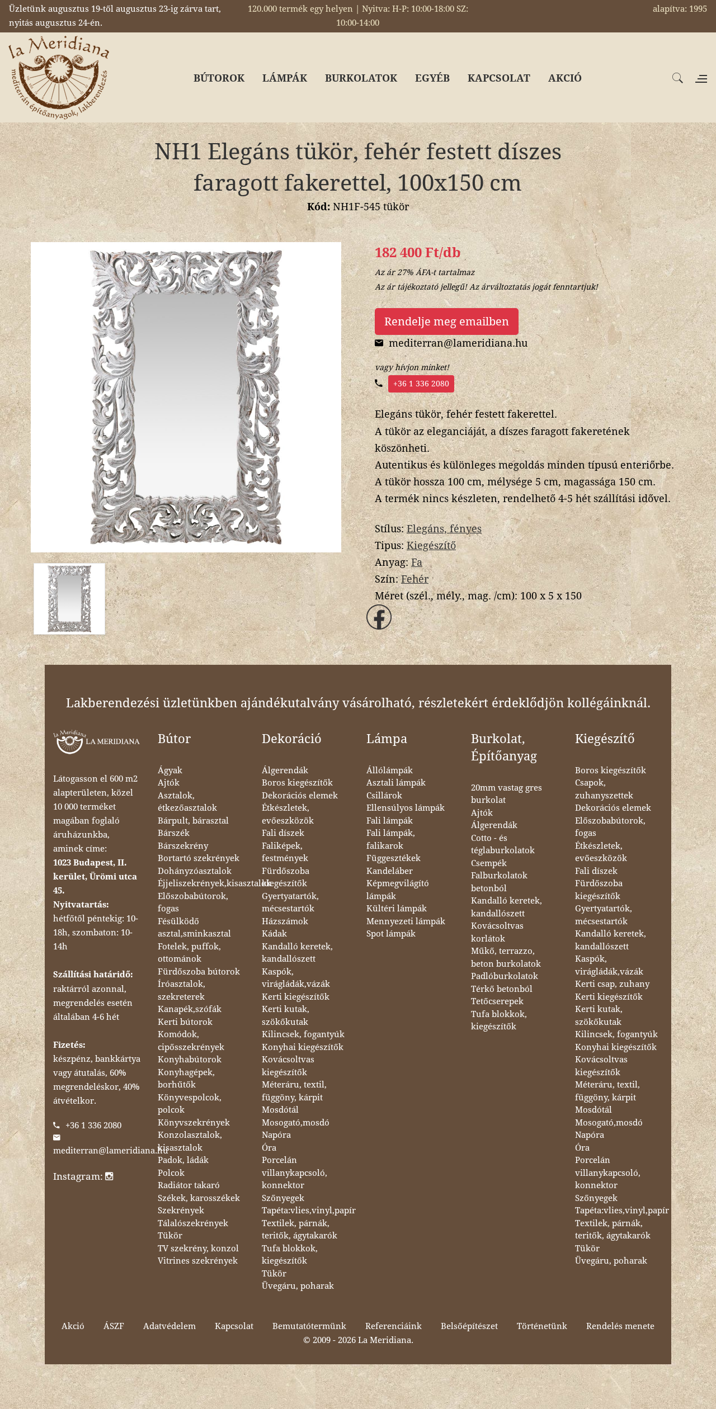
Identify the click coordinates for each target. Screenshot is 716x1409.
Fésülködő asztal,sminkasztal (194, 927)
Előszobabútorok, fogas (193, 902)
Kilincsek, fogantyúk (303, 1034)
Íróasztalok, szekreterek (181, 990)
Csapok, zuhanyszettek (604, 789)
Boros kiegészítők (297, 783)
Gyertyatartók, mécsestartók (290, 902)
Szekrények (181, 1210)
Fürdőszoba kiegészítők (285, 877)
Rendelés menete (620, 1326)
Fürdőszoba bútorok (199, 972)
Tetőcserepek (497, 1001)
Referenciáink (393, 1326)
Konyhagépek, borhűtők (186, 1078)
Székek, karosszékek (199, 1198)
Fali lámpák (389, 821)
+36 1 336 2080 (421, 383)
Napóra (276, 1135)
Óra (269, 1148)
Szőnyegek (283, 1198)
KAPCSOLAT (499, 78)
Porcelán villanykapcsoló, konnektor (294, 1172)
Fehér (414, 579)
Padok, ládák (183, 1160)
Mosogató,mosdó (295, 1123)
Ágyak (170, 770)
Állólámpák (389, 770)
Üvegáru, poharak (298, 1286)
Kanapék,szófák (190, 1009)
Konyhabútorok (190, 1060)
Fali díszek (283, 833)
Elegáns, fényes (444, 529)
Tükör (170, 1236)
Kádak (274, 934)
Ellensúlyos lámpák (405, 808)
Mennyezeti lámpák (405, 921)
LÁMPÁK (284, 78)
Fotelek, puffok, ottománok (189, 953)
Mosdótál (280, 1110)
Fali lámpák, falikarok (390, 839)
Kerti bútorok (185, 1022)
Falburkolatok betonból (499, 882)
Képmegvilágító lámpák (397, 889)
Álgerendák (285, 770)
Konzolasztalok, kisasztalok (190, 1141)
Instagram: (79, 1176)
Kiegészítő (431, 545)
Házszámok (285, 921)
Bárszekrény (183, 846)
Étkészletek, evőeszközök (288, 814)
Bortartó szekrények (198, 858)
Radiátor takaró (189, 1185)
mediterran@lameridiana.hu (110, 1151)
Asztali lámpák (396, 783)
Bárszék (174, 833)
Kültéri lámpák (396, 909)
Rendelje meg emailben (446, 321)
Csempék (489, 863)
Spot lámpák (391, 934)
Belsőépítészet (469, 1326)
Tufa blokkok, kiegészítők (290, 1254)
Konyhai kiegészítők (302, 1047)
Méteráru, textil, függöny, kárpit (294, 1091)
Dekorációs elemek (300, 796)
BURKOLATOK (361, 78)
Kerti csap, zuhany (612, 984)
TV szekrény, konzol (198, 1248)
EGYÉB (432, 78)
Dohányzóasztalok (195, 871)
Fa (416, 562)
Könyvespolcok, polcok (190, 1104)
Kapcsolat (234, 1326)
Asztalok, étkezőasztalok (187, 802)
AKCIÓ (565, 78)
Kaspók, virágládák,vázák (296, 978)
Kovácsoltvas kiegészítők (288, 1066)
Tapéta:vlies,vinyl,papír (309, 1210)
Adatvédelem (169, 1326)
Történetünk (542, 1326)
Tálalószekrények (193, 1223)
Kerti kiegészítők (295, 997)
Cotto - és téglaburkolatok (503, 844)
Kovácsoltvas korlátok (497, 932)
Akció (73, 1326)
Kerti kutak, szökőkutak (285, 1015)
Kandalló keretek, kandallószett (297, 953)
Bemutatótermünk (309, 1326)
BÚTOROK (219, 78)
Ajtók (169, 783)
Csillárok (384, 796)
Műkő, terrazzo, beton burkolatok (506, 957)
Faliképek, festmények (285, 852)
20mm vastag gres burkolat (506, 794)
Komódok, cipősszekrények (191, 1040)
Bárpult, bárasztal (193, 821)
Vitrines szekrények (198, 1261)
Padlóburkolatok (504, 976)
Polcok (171, 1173)
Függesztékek (393, 858)
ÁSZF (113, 1326)
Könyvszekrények (194, 1123)
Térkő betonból (502, 989)
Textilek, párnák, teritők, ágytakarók (299, 1229)
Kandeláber (389, 871)
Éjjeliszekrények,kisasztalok (214, 883)
